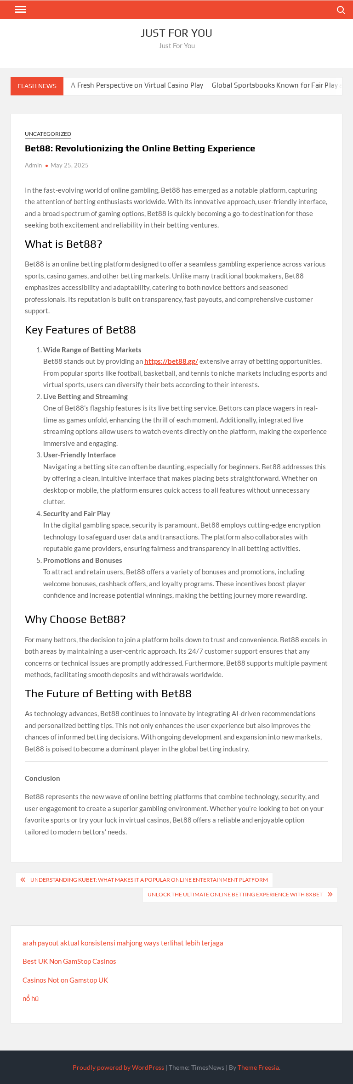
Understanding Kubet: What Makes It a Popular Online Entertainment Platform (149, 879)
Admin (33, 165)
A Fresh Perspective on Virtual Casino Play (125, 85)
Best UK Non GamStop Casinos (69, 961)
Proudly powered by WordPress (118, 1067)
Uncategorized (48, 133)
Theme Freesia (258, 1067)
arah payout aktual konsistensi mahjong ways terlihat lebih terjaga (123, 943)
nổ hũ (31, 998)
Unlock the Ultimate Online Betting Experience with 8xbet (235, 894)
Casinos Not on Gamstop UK (65, 980)
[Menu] (20, 9)
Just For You (176, 33)
